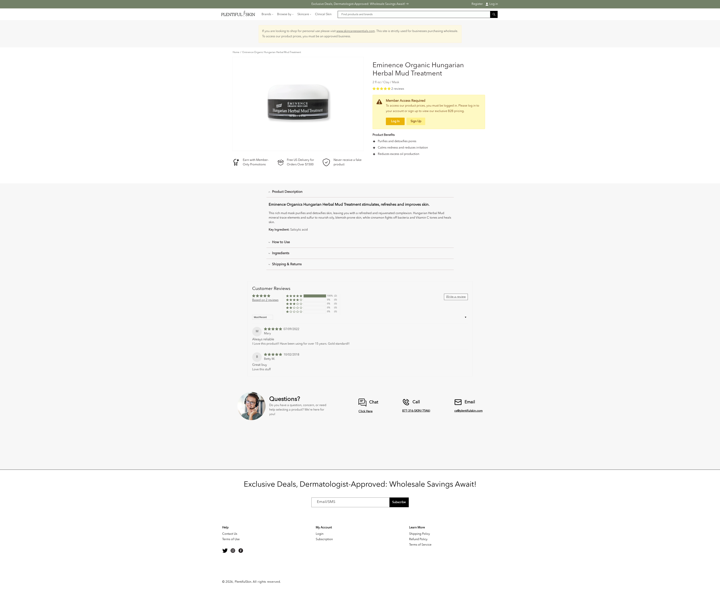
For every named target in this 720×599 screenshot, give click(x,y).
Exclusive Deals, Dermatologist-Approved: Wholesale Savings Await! (358, 4)
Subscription (324, 539)
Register (477, 4)
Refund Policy (418, 539)
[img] (273, 329)
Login (319, 534)
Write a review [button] (456, 296)
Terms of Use (231, 539)
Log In (395, 121)
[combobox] (418, 14)
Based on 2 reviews (265, 300)
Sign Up (416, 121)
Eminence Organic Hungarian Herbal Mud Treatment (271, 52)
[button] (267, 14)
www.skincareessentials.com (355, 31)
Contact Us (229, 534)
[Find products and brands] (494, 14)
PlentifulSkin (243, 581)
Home (236, 52)
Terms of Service (420, 544)
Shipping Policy (419, 534)
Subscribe (399, 502)
